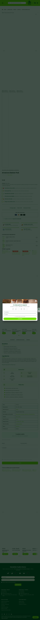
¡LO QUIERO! (20, 318)
